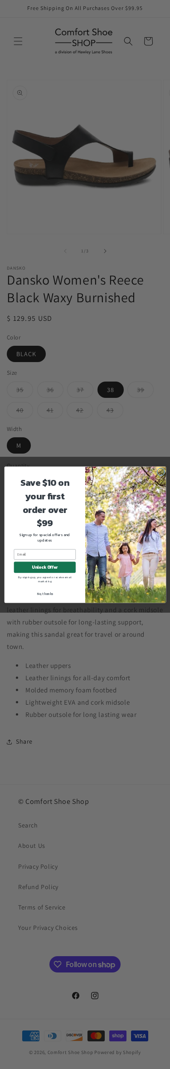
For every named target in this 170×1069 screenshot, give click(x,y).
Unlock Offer (45, 567)
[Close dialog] (160, 471)
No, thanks (44, 593)
